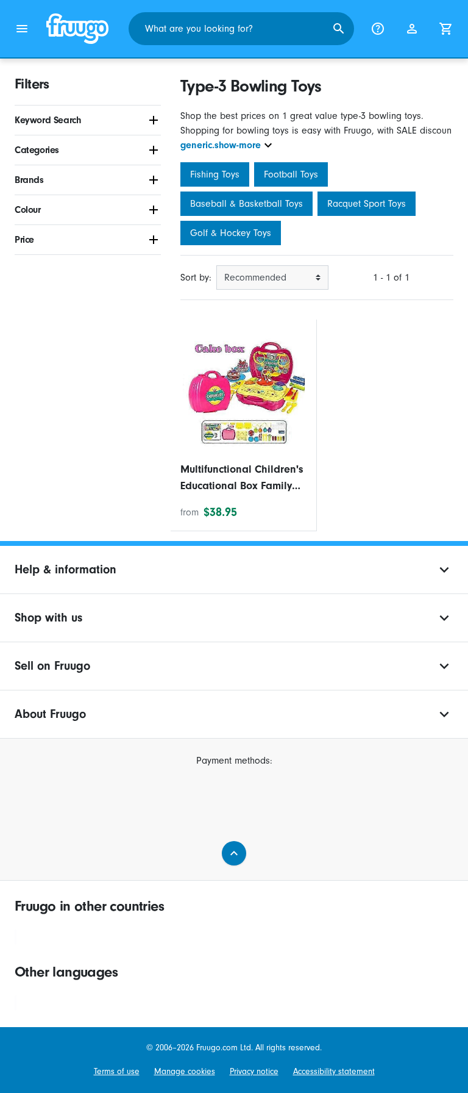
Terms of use (117, 1071)
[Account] (412, 28)
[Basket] (446, 28)
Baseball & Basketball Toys (246, 203)
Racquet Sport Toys (366, 203)
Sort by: (195, 277)
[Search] (339, 28)
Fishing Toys (214, 174)
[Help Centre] (378, 28)
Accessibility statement (334, 1071)
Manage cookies (184, 1071)
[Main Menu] (22, 28)
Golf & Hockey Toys (230, 233)
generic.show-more (220, 145)
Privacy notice (254, 1071)
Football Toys (291, 174)
